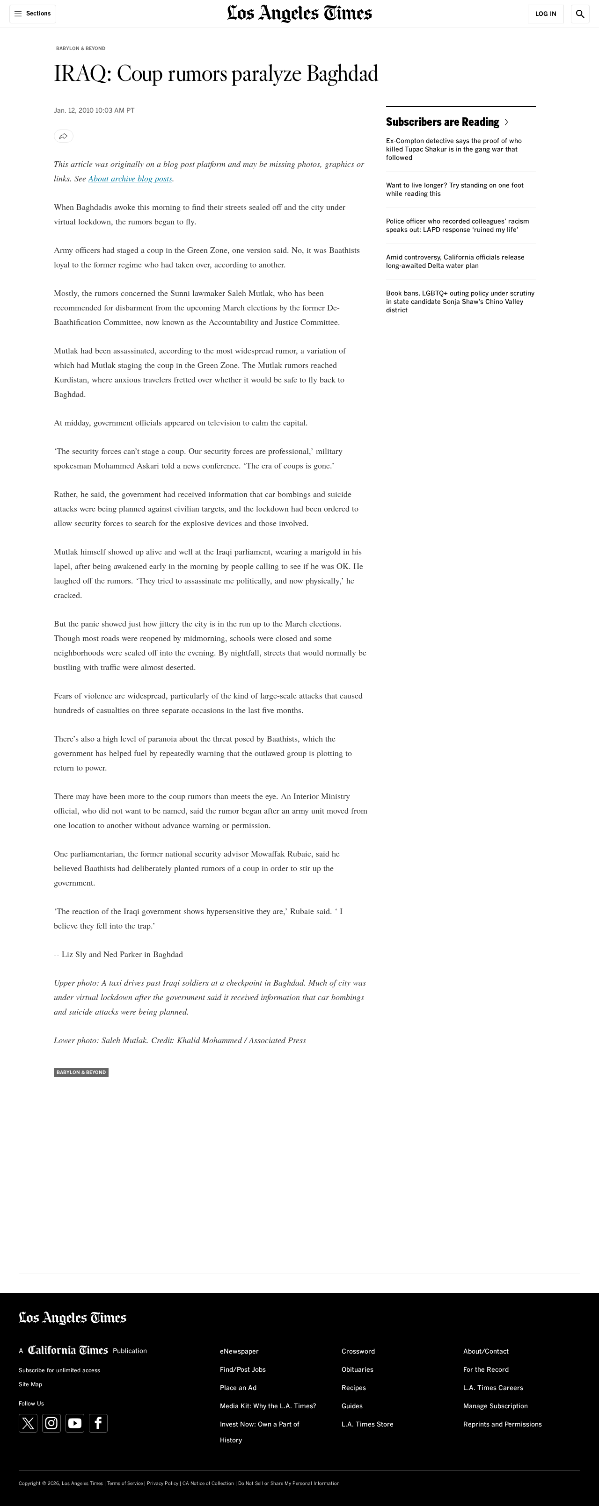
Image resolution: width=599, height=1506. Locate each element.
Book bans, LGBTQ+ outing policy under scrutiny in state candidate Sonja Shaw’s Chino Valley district (460, 302)
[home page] (299, 13)
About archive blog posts (130, 178)
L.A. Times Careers (493, 1388)
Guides (352, 1406)
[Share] (63, 136)
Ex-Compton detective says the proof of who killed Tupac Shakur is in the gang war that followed (454, 149)
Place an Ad (238, 1388)
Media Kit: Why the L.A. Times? (268, 1406)
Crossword (358, 1351)
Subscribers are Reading (442, 121)
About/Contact (486, 1351)
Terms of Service (125, 1483)
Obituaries (357, 1370)
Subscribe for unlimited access (59, 1371)
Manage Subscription (495, 1406)
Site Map (30, 1385)
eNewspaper (239, 1351)
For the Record (486, 1370)
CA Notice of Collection (208, 1483)
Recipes (354, 1388)
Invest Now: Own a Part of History (260, 1432)
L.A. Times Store (368, 1424)
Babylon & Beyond (80, 48)
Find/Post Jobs (243, 1370)
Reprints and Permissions (502, 1424)
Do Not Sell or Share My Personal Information (289, 1483)
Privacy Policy (162, 1483)
